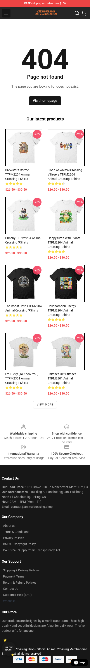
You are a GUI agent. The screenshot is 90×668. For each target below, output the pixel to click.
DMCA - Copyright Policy (19, 544)
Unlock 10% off (9, 648)
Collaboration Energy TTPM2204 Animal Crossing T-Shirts (62, 310)
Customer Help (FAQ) (17, 595)
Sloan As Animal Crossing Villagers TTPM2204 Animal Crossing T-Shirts (65, 174)
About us (9, 525)
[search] (77, 13)
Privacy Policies (13, 538)
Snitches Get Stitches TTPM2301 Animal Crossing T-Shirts (62, 378)
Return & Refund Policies (19, 582)
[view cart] (84, 13)
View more (45, 404)
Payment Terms (13, 576)
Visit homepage (45, 101)
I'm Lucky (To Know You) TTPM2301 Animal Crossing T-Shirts (21, 378)
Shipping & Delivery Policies (21, 570)
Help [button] (82, 662)
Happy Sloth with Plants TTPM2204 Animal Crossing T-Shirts (64, 242)
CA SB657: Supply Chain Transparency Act (31, 550)
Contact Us (10, 588)
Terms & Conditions (16, 532)
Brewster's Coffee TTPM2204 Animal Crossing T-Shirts (17, 174)
